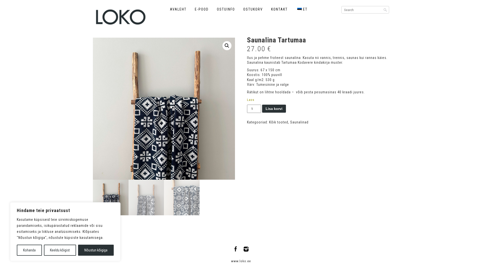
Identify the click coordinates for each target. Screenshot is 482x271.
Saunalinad (299, 122)
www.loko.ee (241, 261)
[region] (65, 231)
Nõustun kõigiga (95, 250)
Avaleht (178, 9)
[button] (226, 45)
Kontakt (279, 9)
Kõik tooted (278, 122)
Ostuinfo (226, 9)
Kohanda (29, 250)
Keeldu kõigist (60, 250)
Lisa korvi (274, 109)
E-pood (202, 9)
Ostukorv (253, 9)
